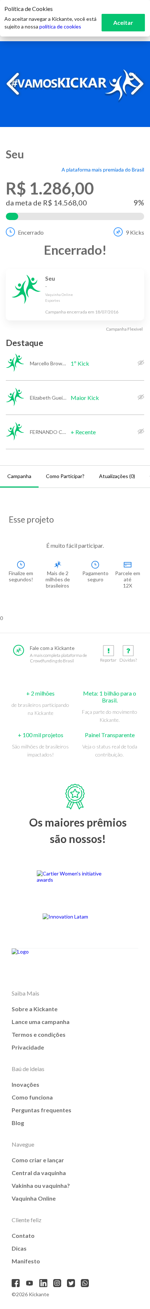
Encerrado (31, 232)
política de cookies (60, 26)
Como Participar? (65, 476)
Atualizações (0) (117, 476)
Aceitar (123, 22)
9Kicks (135, 232)
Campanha (19, 476)
